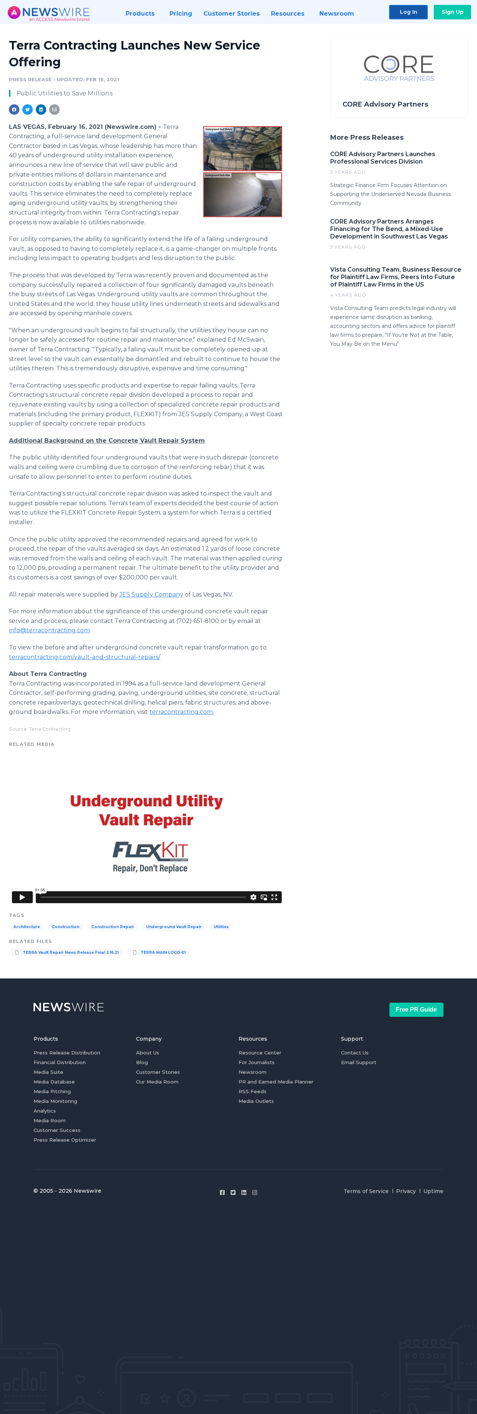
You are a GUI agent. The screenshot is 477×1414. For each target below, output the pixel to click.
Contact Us (355, 1053)
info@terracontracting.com (49, 630)
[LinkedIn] (243, 1192)
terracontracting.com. (181, 711)
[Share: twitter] (27, 109)
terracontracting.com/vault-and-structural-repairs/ (84, 657)
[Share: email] (54, 109)
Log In (408, 12)
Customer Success (57, 1130)
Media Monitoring (55, 1101)
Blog (142, 1062)
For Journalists (256, 1062)
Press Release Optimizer (65, 1140)
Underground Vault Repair (174, 926)
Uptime (433, 1191)
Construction (65, 926)
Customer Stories (158, 1072)
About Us (147, 1053)
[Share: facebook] (14, 109)
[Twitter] (233, 1192)
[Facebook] (222, 1192)
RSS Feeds (252, 1091)
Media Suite (48, 1072)
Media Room (50, 1120)
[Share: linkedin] (41, 109)
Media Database (54, 1082)
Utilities (221, 926)
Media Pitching (52, 1091)
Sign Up (453, 12)
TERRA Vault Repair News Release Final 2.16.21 (70, 952)
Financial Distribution (60, 1062)
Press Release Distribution (67, 1053)
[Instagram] (254, 1192)
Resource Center (259, 1053)
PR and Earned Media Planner (275, 1082)
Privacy (406, 1191)
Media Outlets (256, 1101)
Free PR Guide (416, 1009)
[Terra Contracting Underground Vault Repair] (243, 171)
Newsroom (252, 1072)
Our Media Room (157, 1082)
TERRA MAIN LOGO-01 (162, 952)
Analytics (45, 1111)
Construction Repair (112, 926)
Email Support (358, 1062)
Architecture (26, 926)
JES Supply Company (151, 594)
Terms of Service (366, 1191)
